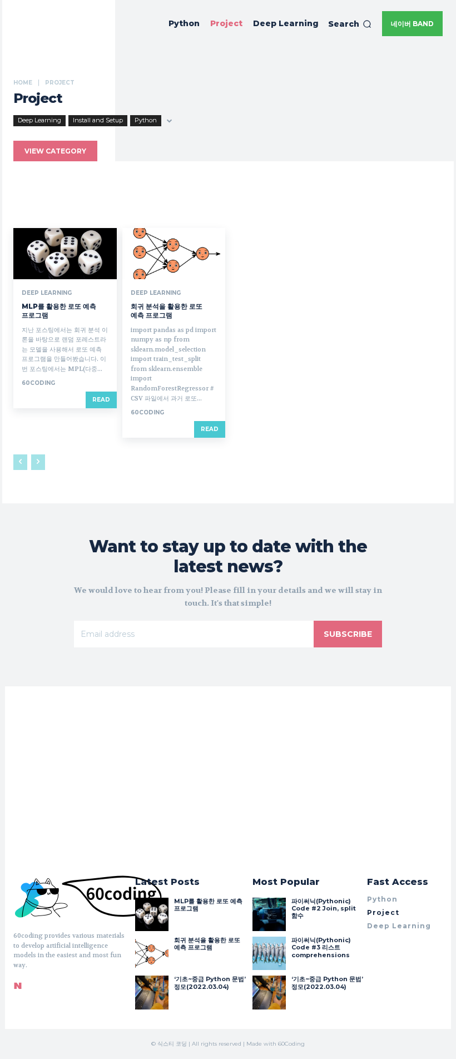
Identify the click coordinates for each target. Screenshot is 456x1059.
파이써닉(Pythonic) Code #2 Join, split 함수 (323, 908)
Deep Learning (47, 293)
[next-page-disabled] (38, 462)
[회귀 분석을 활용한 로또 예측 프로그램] (174, 254)
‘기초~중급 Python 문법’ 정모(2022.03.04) (210, 982)
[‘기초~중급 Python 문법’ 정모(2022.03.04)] (151, 992)
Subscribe (348, 634)
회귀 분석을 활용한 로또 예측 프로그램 (166, 310)
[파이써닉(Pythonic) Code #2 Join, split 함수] (269, 914)
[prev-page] (20, 462)
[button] (349, 23)
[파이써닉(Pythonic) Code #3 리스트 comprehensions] (269, 953)
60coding (38, 383)
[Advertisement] (228, 131)
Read (101, 399)
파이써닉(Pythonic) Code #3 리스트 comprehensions (321, 947)
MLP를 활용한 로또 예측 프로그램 (208, 904)
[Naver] (17, 985)
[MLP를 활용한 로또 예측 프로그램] (65, 254)
